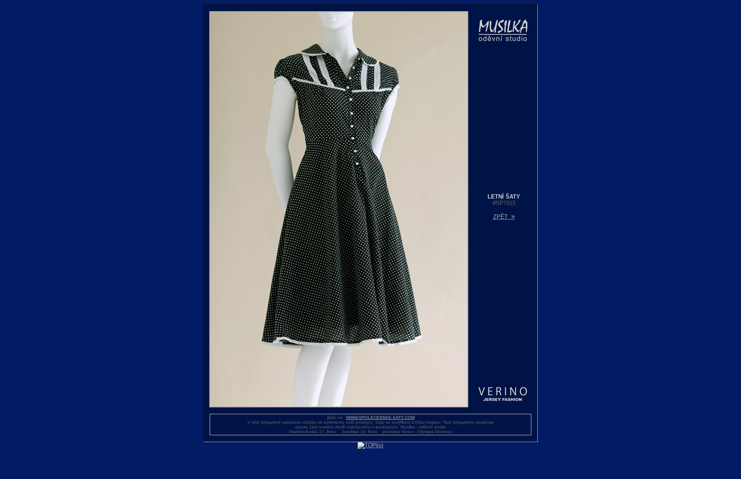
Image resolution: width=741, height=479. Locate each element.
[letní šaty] (338, 405)
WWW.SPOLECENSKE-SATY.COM (380, 417)
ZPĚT (504, 217)
